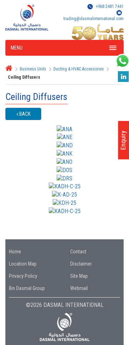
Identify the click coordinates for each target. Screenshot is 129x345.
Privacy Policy (23, 276)
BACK (24, 114)
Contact (78, 251)
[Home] (9, 69)
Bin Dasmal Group (27, 288)
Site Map (79, 276)
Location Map (23, 263)
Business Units (33, 69)
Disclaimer (81, 263)
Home (15, 251)
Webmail (79, 288)
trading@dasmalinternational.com (93, 18)
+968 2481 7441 (110, 6)
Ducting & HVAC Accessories (78, 69)
